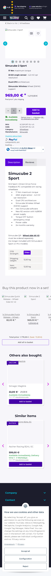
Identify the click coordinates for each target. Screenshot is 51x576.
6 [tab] (31, 62)
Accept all (25, 551)
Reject (25, 566)
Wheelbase (24, 129)
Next (46, 43)
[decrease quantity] (8, 111)
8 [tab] (38, 62)
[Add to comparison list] (31, 33)
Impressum (9, 544)
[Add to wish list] (38, 33)
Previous (5, 43)
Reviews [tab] (29, 162)
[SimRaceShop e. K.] (14, 18)
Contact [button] (10, 500)
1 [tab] (13, 62)
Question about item (13, 136)
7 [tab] (35, 62)
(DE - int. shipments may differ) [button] (32, 118)
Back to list (12, 23)
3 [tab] (20, 62)
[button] (26, 18)
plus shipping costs (22, 397)
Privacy (21, 544)
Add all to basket (25, 342)
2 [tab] (16, 62)
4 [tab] (24, 62)
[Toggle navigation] (4, 16)
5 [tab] (27, 62)
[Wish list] (38, 18)
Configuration (25, 559)
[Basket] (44, 18)
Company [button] (11, 492)
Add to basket (25, 401)
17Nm (27, 252)
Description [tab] (14, 162)
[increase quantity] (19, 111)
